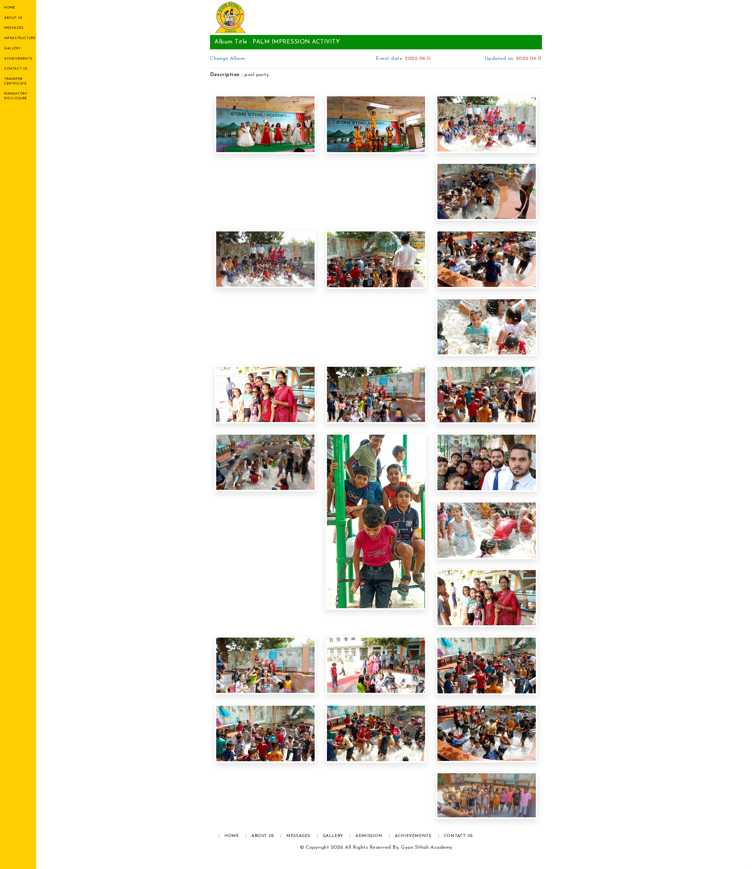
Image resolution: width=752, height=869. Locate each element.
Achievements (18, 58)
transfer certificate (15, 81)
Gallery (12, 48)
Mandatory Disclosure (15, 96)
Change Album (227, 58)
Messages (14, 28)
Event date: (403, 58)
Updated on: (513, 58)
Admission (368, 836)
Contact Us (16, 68)
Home (9, 7)
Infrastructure (20, 38)
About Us (13, 18)
